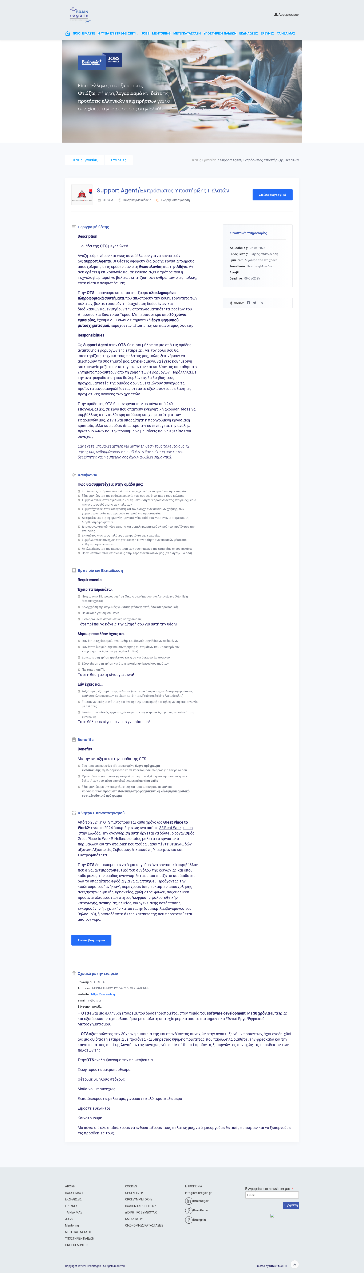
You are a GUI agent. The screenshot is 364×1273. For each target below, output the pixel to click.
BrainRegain (201, 1201)
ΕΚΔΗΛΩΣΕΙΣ (248, 33)
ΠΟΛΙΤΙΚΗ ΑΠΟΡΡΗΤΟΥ (140, 1206)
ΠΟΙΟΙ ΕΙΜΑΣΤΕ (84, 33)
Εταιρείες (118, 160)
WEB (278, 1266)
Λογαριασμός (288, 15)
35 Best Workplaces (176, 827)
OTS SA (108, 200)
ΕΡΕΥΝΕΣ (267, 33)
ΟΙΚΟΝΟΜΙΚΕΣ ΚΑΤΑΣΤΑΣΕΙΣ (144, 1225)
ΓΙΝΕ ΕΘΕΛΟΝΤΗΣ (76, 1245)
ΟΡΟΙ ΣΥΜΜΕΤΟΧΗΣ (138, 1199)
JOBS (145, 33)
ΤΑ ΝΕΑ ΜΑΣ (286, 33)
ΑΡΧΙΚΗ (70, 1186)
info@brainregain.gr (198, 1193)
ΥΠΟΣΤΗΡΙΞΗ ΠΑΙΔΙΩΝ (220, 33)
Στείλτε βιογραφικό (272, 195)
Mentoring (72, 1225)
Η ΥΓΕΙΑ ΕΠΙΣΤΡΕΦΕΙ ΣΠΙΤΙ (117, 33)
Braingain (199, 1219)
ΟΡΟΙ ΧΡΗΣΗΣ (134, 1193)
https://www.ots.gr (103, 994)
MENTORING (161, 33)
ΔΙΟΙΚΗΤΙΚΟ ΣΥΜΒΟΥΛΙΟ (141, 1212)
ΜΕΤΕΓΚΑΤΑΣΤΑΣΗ (187, 33)
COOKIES (131, 1186)
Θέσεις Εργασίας (84, 160)
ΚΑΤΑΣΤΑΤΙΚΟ (135, 1219)
